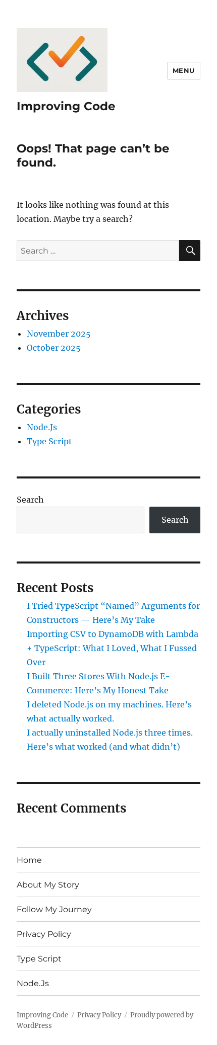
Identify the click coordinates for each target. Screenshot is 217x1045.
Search (30, 500)
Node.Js (42, 427)
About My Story (48, 885)
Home (29, 860)
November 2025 (59, 334)
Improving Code (66, 106)
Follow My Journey (54, 909)
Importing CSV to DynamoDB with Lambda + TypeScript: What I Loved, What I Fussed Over (112, 648)
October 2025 (54, 348)
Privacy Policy (44, 934)
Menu (184, 70)
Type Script (49, 441)
